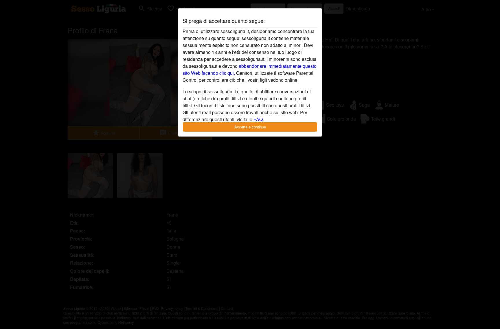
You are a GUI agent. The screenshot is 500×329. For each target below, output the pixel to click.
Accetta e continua (250, 127)
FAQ (258, 119)
